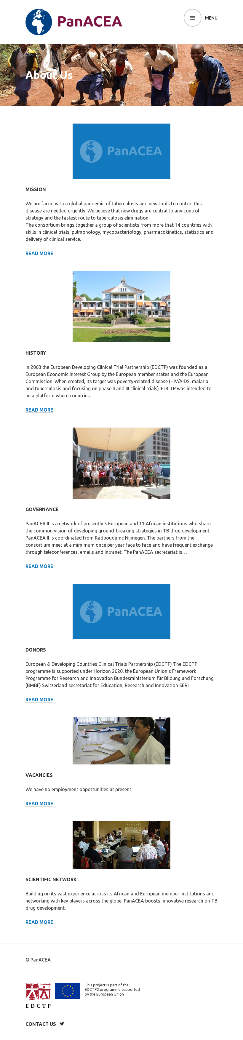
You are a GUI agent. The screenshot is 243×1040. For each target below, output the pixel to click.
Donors (35, 649)
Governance (42, 509)
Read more (39, 253)
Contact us (40, 1024)
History (35, 353)
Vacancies (39, 775)
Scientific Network (51, 879)
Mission (35, 189)
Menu (211, 18)
